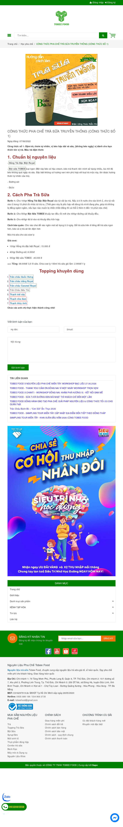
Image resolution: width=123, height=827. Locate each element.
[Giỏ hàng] (113, 35)
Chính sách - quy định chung (59, 734)
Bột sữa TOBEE (17, 168)
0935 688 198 (23, 696)
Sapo (95, 765)
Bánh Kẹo (12, 749)
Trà (9, 724)
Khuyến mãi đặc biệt (92, 724)
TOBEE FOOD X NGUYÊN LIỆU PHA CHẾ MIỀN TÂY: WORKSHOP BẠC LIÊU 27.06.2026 (53, 383)
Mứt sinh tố (13, 738)
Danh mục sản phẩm (20, 601)
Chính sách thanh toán (56, 738)
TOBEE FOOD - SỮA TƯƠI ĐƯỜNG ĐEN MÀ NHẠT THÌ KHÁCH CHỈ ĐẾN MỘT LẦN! (51, 396)
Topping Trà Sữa (16, 727)
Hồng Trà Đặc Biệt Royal (22, 162)
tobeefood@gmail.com (26, 700)
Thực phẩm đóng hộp (18, 741)
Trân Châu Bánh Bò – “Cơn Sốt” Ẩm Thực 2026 (33, 408)
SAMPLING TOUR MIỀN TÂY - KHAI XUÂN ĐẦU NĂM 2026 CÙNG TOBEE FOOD (49, 417)
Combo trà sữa (15, 745)
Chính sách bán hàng (55, 727)
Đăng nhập (98, 2)
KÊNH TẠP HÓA (18, 607)
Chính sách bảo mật (55, 731)
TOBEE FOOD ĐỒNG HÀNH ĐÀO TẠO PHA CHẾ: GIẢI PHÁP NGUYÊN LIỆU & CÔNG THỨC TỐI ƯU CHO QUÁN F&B (61, 403)
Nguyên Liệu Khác (17, 756)
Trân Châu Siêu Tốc (20, 289)
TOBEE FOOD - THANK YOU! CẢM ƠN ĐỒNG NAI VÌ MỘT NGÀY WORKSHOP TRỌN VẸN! (54, 388)
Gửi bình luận (18, 367)
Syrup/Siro (13, 734)
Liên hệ (13, 619)
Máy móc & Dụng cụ (17, 752)
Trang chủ (15, 589)
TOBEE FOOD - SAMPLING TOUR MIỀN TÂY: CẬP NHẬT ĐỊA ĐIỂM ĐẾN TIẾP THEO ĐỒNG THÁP (58, 413)
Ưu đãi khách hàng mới (93, 720)
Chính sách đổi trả (54, 724)
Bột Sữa (11, 731)
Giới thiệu (14, 595)
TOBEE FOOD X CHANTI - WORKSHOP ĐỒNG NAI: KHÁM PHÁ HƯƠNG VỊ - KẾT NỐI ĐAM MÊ (56, 392)
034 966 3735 (39, 696)
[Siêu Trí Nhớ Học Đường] (62, 501)
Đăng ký (111, 2)
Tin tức (13, 613)
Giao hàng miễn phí (54, 720)
